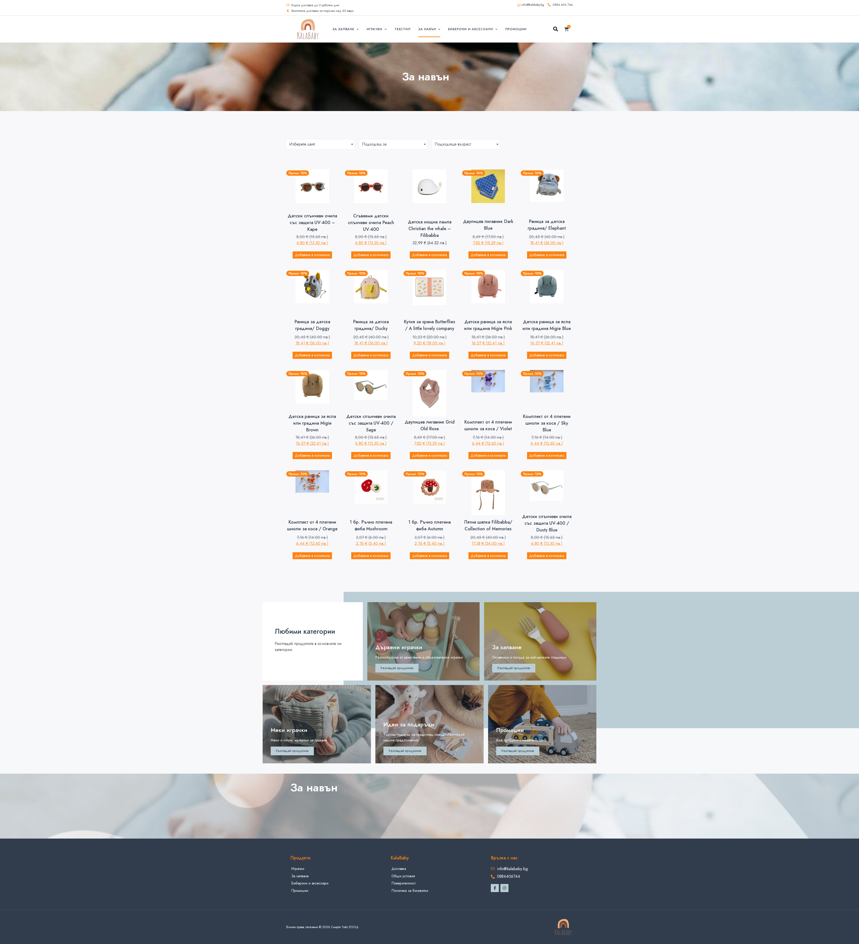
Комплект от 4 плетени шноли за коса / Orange (312, 525)
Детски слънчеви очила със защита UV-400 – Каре (312, 223)
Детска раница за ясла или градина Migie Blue (547, 325)
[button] (555, 30)
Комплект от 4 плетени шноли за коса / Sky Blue (547, 423)
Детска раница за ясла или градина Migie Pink (488, 325)
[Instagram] (504, 888)
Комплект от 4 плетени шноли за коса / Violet (488, 425)
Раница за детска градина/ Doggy (312, 325)
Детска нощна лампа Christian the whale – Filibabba (429, 229)
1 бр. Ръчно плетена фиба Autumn (429, 525)
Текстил (402, 29)
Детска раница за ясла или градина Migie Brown (312, 423)
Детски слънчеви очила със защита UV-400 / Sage (371, 423)
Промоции (516, 29)
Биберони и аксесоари (470, 29)
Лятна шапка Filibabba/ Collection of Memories (488, 525)
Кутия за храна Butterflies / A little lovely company (429, 325)
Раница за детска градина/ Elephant (547, 224)
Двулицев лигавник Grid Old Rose (430, 425)
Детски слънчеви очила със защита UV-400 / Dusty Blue (547, 523)
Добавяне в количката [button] (312, 254)
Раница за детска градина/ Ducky (371, 325)
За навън (427, 29)
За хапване (343, 29)
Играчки (374, 29)
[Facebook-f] (495, 888)
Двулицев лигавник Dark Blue (488, 224)
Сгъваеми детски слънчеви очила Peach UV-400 (371, 223)
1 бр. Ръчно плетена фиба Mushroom (371, 525)
